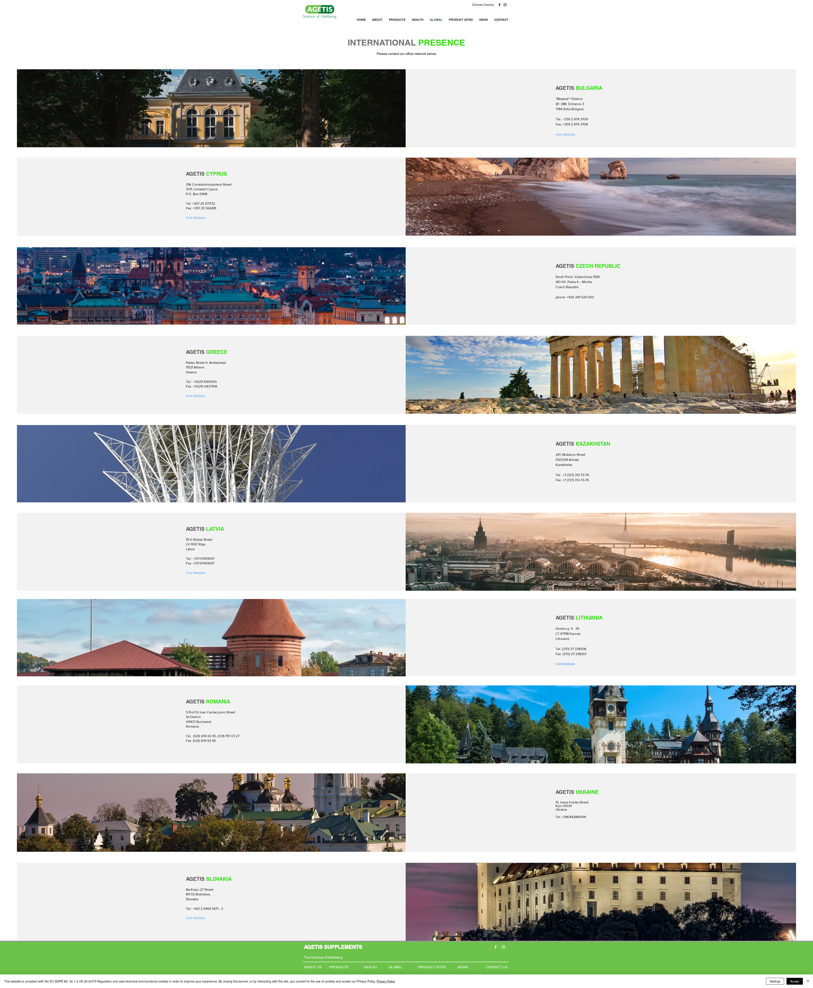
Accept (794, 981)
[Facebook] (500, 5)
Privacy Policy (386, 981)
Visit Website (565, 664)
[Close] (807, 981)
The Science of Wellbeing (323, 957)
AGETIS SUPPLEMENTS (333, 947)
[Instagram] (505, 5)
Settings (775, 981)
